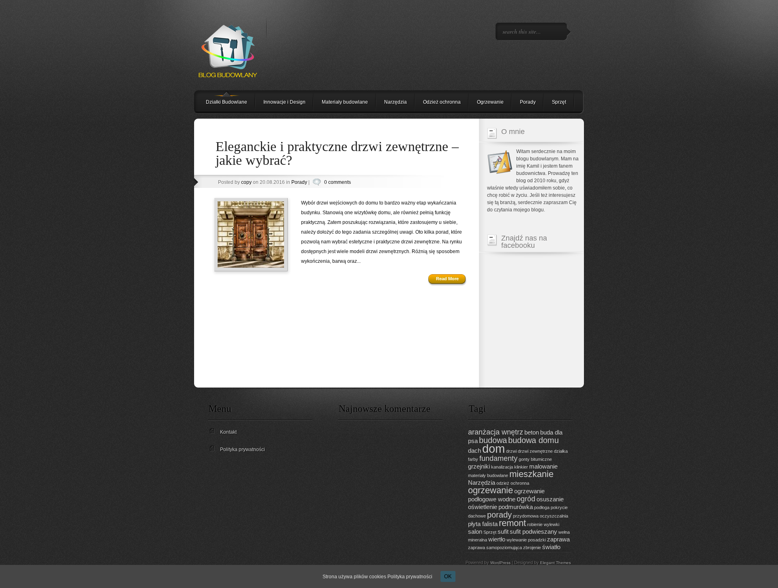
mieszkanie (531, 474)
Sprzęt (559, 102)
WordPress (500, 562)
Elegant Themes (555, 562)
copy (246, 182)
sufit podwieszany (533, 531)
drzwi (511, 451)
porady (499, 514)
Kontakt (228, 432)
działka (561, 451)
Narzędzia (395, 102)
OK (448, 576)
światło (551, 546)
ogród (526, 499)
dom (493, 448)
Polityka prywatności (242, 449)
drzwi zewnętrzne (535, 451)
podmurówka (515, 506)
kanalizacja (502, 466)
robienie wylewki (543, 524)
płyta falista (483, 523)
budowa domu (533, 440)
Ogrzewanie (490, 102)
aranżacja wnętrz (495, 432)
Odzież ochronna (442, 102)
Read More (447, 278)
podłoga (541, 507)
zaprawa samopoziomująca (495, 547)
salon (475, 531)
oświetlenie (482, 506)
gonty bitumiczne (535, 459)
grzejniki (479, 466)
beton (531, 432)
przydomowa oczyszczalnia (540, 515)
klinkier (521, 466)
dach (474, 450)
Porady (528, 102)
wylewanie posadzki (526, 539)
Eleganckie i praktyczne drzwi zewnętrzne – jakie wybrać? (337, 153)
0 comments (337, 182)
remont (512, 523)
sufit (503, 531)
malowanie (543, 466)
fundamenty (498, 458)
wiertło (496, 539)
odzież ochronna (512, 483)
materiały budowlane (488, 475)
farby (473, 459)
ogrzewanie (490, 490)
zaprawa (558, 539)
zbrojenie (532, 547)
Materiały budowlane (345, 102)
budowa (493, 440)
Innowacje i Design (284, 102)
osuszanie (550, 499)
